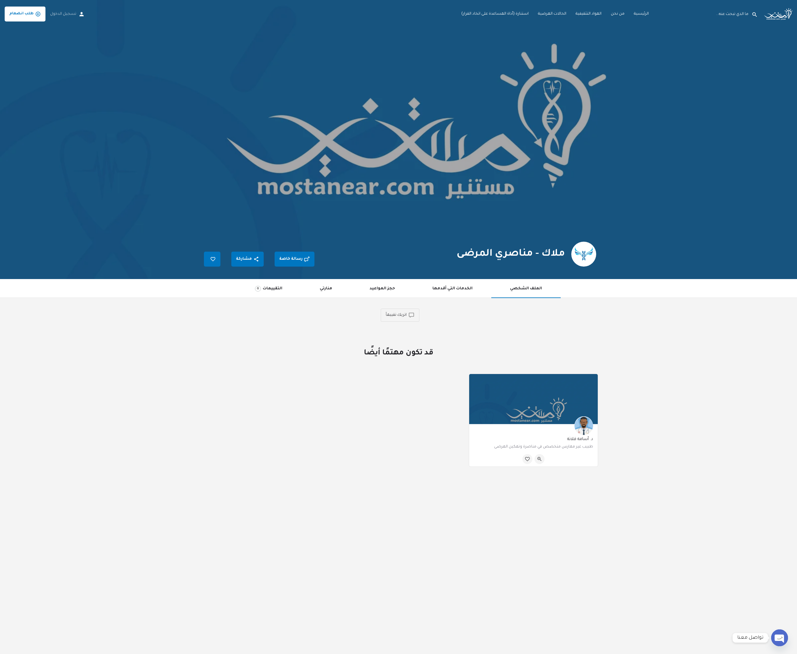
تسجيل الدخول (63, 14)
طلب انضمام (21, 14)
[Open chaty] (779, 637)
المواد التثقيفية (588, 14)
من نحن (618, 14)
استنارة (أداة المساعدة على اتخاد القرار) (495, 14)
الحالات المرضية (552, 14)
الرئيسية (641, 14)
